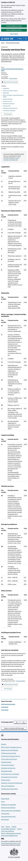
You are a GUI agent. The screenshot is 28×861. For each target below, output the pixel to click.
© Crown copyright (14, 857)
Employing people (6, 771)
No (25, 722)
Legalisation (6, 88)
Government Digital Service (9, 835)
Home (2, 42)
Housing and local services (9, 777)
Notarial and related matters (10, 90)
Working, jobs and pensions (9, 789)
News (3, 802)
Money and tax (5, 780)
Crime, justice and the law (9, 759)
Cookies (13, 827)
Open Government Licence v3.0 (10, 843)
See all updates (13, 78)
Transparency (5, 813)
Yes (18, 722)
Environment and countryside (10, 774)
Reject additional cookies (14, 30)
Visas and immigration (7, 786)
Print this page (7, 114)
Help (2, 827)
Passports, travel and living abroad (11, 783)
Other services (6, 106)
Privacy (8, 827)
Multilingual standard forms (10, 108)
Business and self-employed (9, 750)
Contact (19, 829)
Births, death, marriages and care (11, 747)
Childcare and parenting (8, 753)
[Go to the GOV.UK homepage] (7, 38)
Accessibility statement (8, 829)
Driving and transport (7, 765)
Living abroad (4, 707)
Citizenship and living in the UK (10, 756)
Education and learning (8, 768)
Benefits (3, 744)
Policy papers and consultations (11, 810)
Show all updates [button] (20, 681)
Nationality (6, 93)
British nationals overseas (12, 42)
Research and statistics (8, 807)
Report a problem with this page (14, 728)
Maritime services (7, 101)
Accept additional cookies (14, 26)
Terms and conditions (7, 831)
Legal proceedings (7, 99)
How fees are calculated (9, 110)
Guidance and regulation (8, 804)
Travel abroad (4, 710)
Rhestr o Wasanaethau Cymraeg (11, 833)
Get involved (5, 819)
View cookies (14, 34)
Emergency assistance (8, 103)
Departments (5, 799)
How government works (8, 816)
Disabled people (6, 762)
